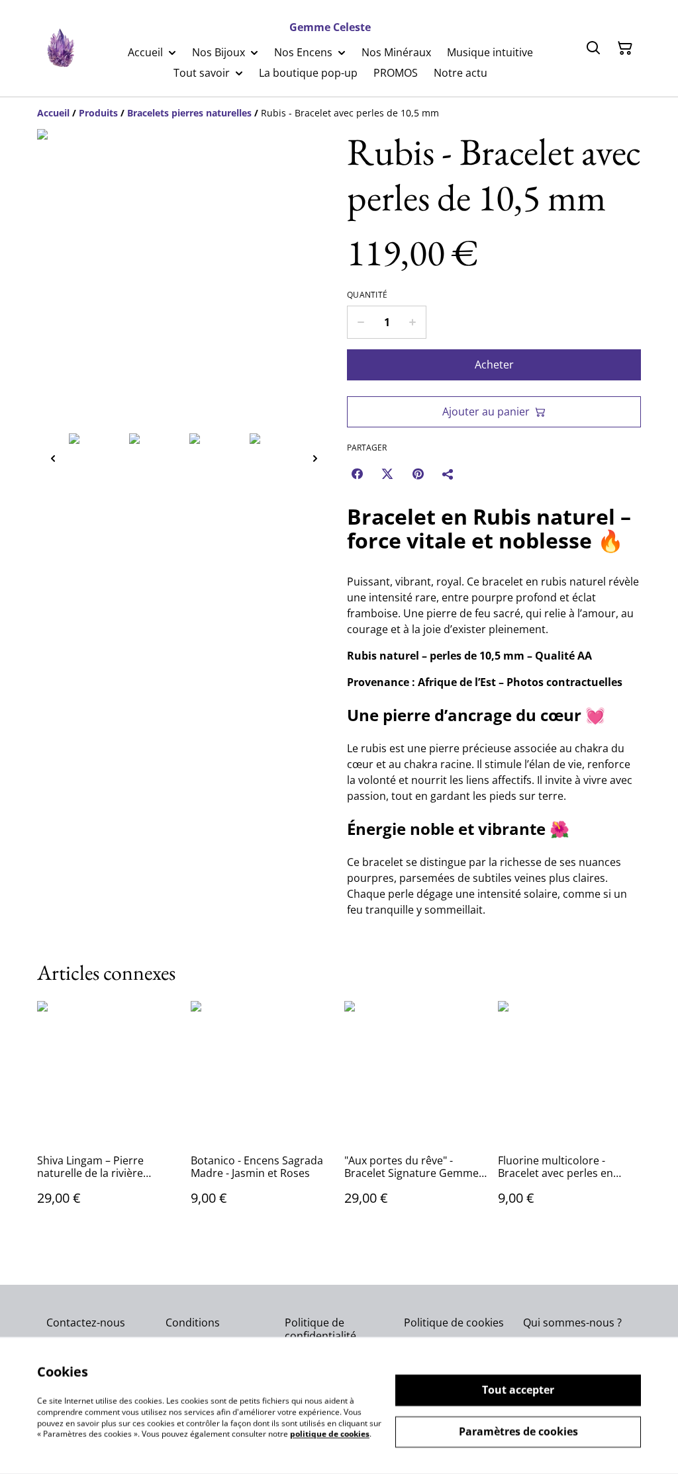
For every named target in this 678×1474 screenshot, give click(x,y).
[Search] (593, 48)
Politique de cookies (454, 1322)
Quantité (367, 295)
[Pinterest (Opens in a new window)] (418, 474)
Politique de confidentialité (320, 1328)
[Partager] (448, 474)
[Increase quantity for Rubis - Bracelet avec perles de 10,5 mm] (412, 322)
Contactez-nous (85, 1322)
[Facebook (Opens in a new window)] (357, 474)
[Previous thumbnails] (53, 458)
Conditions (193, 1322)
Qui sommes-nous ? (572, 1322)
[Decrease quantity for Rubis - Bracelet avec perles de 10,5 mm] (360, 322)
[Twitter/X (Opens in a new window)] (387, 474)
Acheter (494, 364)
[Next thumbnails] (315, 458)
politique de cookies (329, 1434)
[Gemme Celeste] (60, 48)
